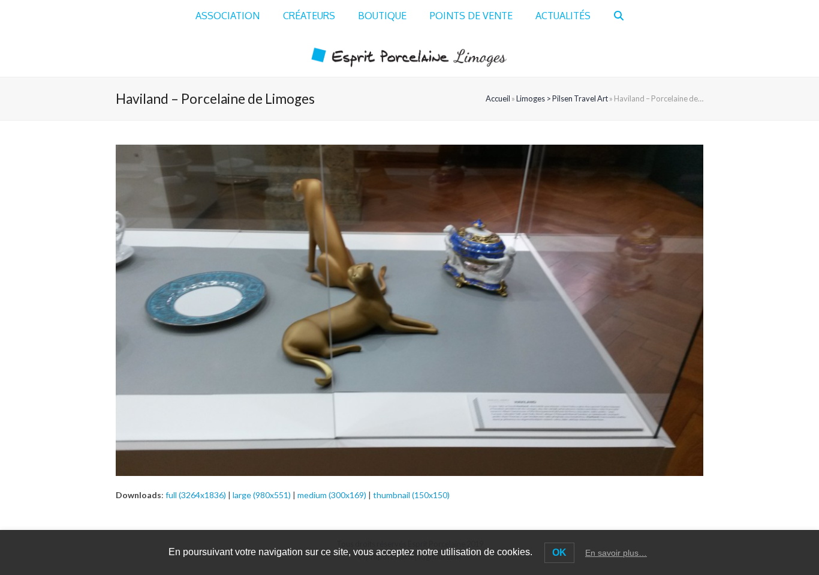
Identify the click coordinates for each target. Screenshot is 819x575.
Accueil (498, 98)
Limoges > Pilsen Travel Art (562, 98)
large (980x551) (262, 495)
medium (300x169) (331, 495)
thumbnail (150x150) (411, 495)
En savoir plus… (616, 553)
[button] (618, 16)
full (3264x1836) (195, 495)
